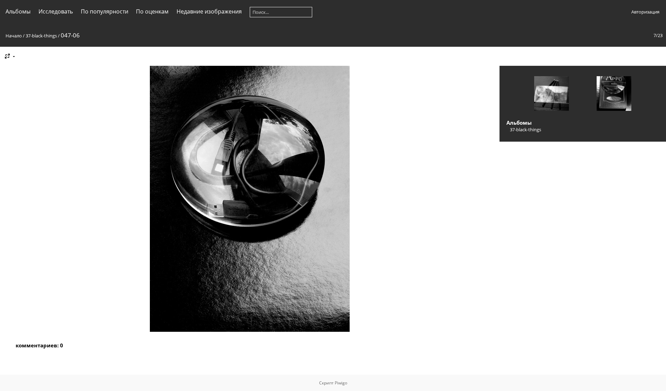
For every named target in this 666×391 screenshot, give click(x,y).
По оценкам (152, 11)
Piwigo (341, 383)
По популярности (104, 11)
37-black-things (41, 36)
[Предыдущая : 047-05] (551, 94)
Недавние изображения (209, 11)
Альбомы (18, 11)
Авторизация (645, 12)
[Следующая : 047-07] (614, 94)
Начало (14, 36)
